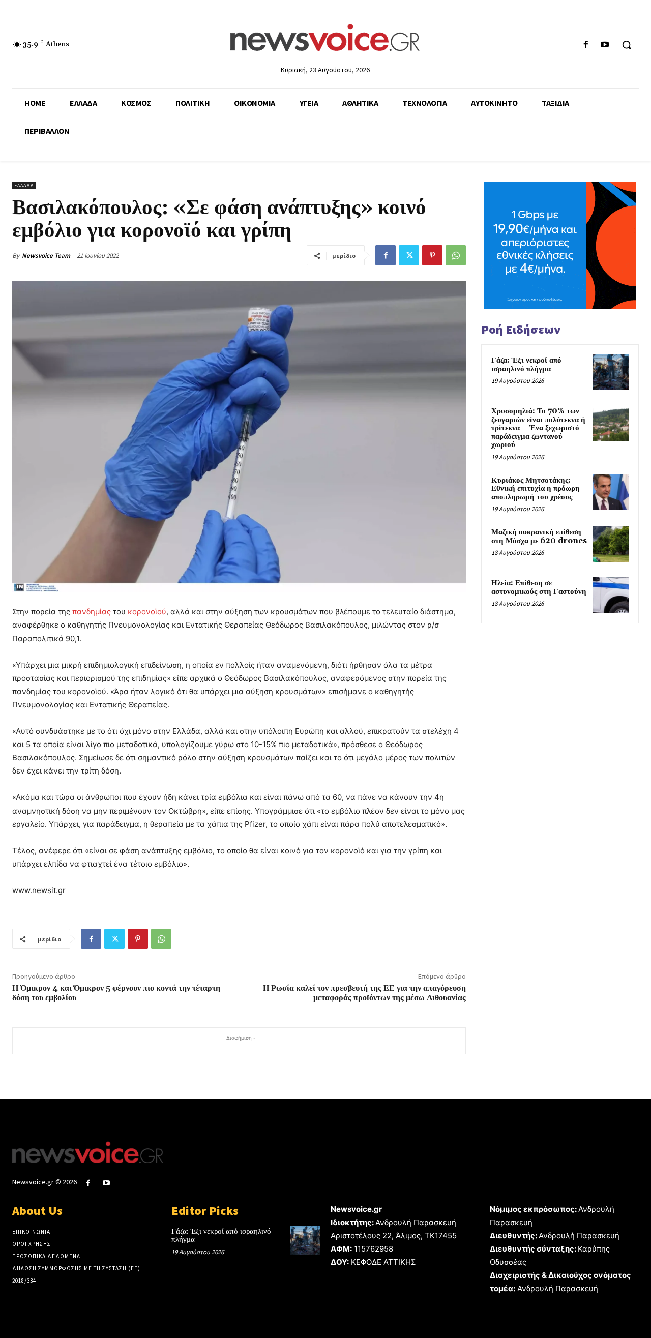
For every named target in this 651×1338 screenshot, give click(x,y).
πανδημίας (90, 611)
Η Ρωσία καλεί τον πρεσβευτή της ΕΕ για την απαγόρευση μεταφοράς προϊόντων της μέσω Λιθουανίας (364, 993)
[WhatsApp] (456, 255)
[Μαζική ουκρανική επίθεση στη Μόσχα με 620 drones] (611, 544)
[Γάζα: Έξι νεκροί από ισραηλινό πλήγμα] (611, 372)
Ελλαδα (24, 185)
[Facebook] (586, 45)
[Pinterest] (432, 255)
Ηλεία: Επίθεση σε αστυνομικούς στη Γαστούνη (538, 587)
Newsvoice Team (46, 255)
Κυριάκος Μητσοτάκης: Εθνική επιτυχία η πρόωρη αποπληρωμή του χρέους (535, 488)
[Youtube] (605, 45)
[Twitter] (409, 255)
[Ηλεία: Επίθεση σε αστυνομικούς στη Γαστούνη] (611, 595)
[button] (626, 45)
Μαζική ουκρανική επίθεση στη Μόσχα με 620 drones (539, 536)
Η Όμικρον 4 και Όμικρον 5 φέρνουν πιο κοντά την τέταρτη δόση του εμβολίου (116, 993)
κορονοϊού (147, 611)
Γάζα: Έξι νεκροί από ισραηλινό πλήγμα (526, 364)
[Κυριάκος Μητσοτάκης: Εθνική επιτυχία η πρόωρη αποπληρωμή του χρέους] (611, 492)
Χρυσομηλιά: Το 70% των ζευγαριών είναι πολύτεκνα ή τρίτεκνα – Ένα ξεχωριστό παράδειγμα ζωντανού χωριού (538, 428)
